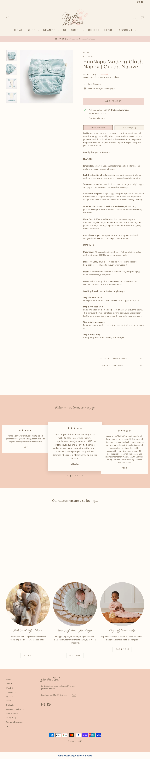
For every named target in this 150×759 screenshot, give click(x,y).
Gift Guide (72, 30)
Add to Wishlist (98, 127)
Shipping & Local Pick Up (15, 709)
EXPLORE (28, 655)
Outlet (94, 30)
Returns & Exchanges (14, 722)
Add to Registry (129, 127)
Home (18, 30)
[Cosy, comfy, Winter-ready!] (122, 604)
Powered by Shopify (75, 741)
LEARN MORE (122, 649)
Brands (50, 30)
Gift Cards (10, 705)
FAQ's (8, 726)
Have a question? (113, 365)
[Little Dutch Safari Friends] (28, 604)
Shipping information (114, 358)
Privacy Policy (11, 718)
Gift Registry (11, 692)
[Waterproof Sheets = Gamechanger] (75, 604)
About (109, 30)
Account (126, 30)
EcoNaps (88, 56)
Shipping (97, 77)
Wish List (9, 688)
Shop (32, 30)
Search (8, 701)
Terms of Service (12, 714)
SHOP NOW (75, 655)
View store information (97, 118)
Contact (9, 684)
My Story (9, 697)
